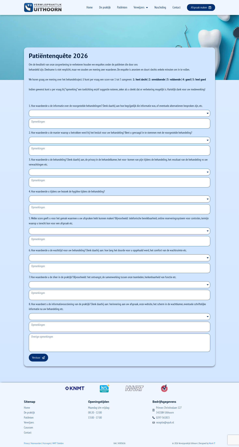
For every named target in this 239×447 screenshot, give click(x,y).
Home (89, 7)
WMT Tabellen (58, 443)
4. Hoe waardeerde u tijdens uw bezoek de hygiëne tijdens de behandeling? (67, 191)
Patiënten (122, 7)
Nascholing (160, 7)
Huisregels (47, 443)
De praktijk (105, 7)
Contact (176, 7)
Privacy (26, 443)
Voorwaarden (36, 443)
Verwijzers (139, 7)
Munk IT (212, 443)
